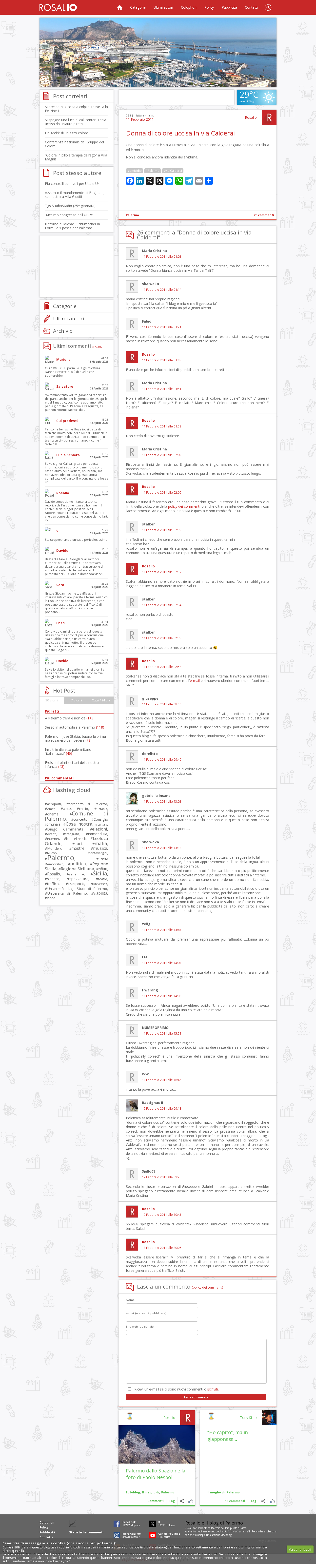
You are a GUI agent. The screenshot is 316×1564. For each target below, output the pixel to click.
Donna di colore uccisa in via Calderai (180, 133)
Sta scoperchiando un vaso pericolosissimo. (76, 540)
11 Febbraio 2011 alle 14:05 (161, 963)
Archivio (63, 330)
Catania (102, 809)
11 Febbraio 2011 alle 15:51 (161, 1033)
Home (119, 7)
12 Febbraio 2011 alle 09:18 (161, 1108)
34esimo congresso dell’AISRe (69, 214)
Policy (209, 7)
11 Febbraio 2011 (140, 119)
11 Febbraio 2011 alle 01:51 (161, 389)
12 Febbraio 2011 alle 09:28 (161, 1177)
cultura (102, 824)
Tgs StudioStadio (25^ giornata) (70, 205)
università (100, 884)
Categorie (138, 7)
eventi (51, 834)
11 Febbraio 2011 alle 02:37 (161, 572)
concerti (79, 819)
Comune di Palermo (76, 816)
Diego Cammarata (65, 829)
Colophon (189, 7)
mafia (101, 843)
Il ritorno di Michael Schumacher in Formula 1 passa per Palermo (72, 226)
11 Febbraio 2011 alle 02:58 (161, 667)
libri (78, 843)
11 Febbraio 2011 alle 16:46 (161, 1080)
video (51, 898)
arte (67, 808)
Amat (51, 809)
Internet (53, 838)
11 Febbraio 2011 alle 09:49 (161, 759)
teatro (102, 879)
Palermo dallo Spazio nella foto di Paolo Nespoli (155, 1474)
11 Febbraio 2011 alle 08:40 (161, 704)
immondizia (97, 833)
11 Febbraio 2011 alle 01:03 (161, 256)
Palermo (132, 215)
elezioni (99, 829)
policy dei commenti (184, 506)
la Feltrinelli (75, 839)
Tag (253, 1501)
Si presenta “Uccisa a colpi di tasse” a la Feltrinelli (76, 108)
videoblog (226, 1535)
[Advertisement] (158, 52)
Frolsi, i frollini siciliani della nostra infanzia (72, 764)
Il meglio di (216, 1492)
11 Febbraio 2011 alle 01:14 (161, 290)
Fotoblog (133, 1492)
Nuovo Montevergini (77, 853)
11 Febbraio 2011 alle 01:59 (161, 426)
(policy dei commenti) (207, 1287)
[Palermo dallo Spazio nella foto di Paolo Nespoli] (156, 1444)
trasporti (76, 883)
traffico (53, 883)
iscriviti (212, 1389)
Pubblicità (229, 7)
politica (78, 864)
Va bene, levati (300, 1549)
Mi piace (272, 1501)
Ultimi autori (163, 7)
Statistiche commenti (86, 1532)
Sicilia (100, 873)
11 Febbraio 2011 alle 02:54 (161, 605)
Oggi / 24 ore (101, 700)
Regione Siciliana (77, 868)
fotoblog (199, 1535)
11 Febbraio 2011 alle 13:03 (161, 801)
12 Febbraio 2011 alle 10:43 (161, 1215)
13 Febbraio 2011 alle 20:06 (161, 1248)
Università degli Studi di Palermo (77, 888)
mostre (77, 848)
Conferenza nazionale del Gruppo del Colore (74, 144)
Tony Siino (248, 1417)
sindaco (53, 878)
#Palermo (152, 171)
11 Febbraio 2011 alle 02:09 (161, 492)
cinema (53, 814)
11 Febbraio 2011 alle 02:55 (161, 638)
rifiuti (103, 868)
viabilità (100, 893)
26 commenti (264, 215)
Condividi (263, 1501)
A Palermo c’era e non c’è (70, 718)
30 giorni (51, 700)
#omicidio (134, 171)
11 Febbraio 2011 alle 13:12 (161, 848)
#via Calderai (172, 171)
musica (100, 848)
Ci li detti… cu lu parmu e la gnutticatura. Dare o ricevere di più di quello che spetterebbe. (73, 372)
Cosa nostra (79, 824)
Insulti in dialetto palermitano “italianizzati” (68, 751)
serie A (76, 874)
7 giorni (76, 700)
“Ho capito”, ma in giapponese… (227, 1435)
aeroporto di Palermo (88, 804)
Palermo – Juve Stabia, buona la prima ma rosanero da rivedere (75, 738)
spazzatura (78, 878)
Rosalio (251, 117)
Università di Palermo (67, 893)
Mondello (54, 848)
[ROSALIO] (58, 7)
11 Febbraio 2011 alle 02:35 (161, 530)
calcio (83, 808)
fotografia (72, 834)
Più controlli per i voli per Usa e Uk (72, 183)
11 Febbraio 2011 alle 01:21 (161, 327)
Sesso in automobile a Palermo (74, 727)
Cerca (268, 7)
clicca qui (64, 1557)
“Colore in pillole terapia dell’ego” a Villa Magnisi (76, 157)
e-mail (195, 680)
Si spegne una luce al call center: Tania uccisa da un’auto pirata (75, 121)
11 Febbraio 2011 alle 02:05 (161, 455)
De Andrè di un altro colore (66, 133)
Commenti (155, 1501)
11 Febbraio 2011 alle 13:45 (161, 930)
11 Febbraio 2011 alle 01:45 (161, 360)
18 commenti (235, 1501)
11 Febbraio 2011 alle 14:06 (161, 996)
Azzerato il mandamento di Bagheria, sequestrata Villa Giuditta (74, 194)
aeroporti (54, 804)
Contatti (251, 7)
